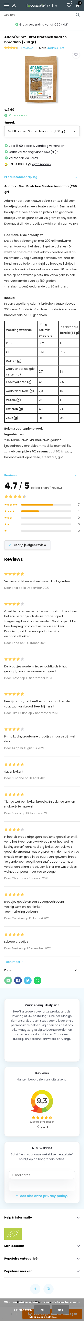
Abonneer (42, 1186)
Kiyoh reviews (41, 164)
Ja (42, 1309)
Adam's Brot (55, 48)
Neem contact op (41, 1049)
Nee (60, 1309)
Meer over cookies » (43, 1317)
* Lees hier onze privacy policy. (42, 1196)
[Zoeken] (78, 15)
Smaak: (9, 122)
